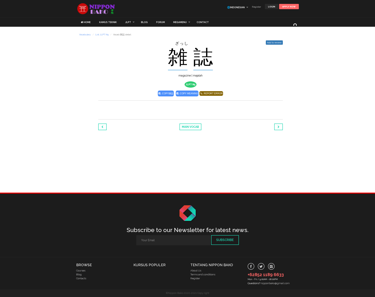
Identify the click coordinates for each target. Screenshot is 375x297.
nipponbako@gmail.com (275, 283)
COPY (167, 93)
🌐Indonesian (236, 7)
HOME (87, 22)
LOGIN (271, 6)
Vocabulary (85, 34)
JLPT (128, 22)
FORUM (160, 22)
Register (256, 6)
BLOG (144, 22)
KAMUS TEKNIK (108, 22)
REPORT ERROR (213, 93)
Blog (79, 274)
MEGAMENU (180, 22)
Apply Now (289, 6)
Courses (80, 270)
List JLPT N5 (102, 34)
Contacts (81, 278)
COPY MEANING (188, 93)
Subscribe (225, 240)
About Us (195, 270)
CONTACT (203, 22)
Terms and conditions (202, 274)
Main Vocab (190, 126)
